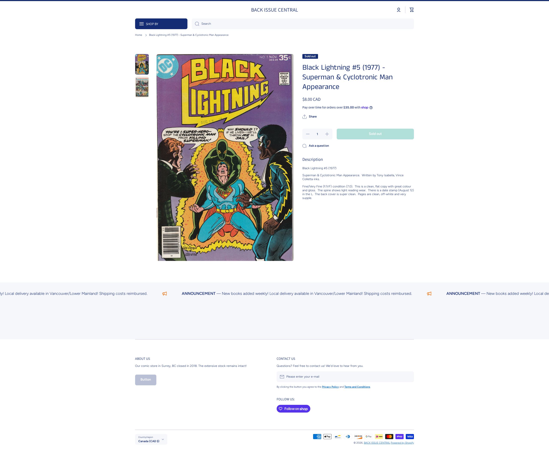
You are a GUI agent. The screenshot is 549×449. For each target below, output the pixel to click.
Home (138, 34)
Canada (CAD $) (148, 441)
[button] (412, 10)
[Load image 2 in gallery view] (142, 87)
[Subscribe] (408, 376)
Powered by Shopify (402, 442)
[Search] (195, 23)
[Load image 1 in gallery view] (142, 64)
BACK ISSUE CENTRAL (377, 442)
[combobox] (303, 23)
